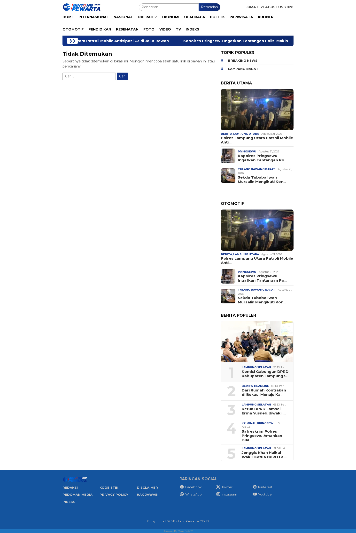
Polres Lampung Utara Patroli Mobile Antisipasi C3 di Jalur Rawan (78, 41)
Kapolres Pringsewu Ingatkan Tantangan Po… (262, 158)
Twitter (227, 487)
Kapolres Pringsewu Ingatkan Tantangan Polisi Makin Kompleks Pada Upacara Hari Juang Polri (249, 41)
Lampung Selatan (256, 367)
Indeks (68, 502)
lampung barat (243, 69)
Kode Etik (109, 487)
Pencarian (209, 7)
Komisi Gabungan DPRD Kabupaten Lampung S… (265, 373)
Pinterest (265, 487)
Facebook (193, 487)
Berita (226, 133)
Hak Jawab (147, 494)
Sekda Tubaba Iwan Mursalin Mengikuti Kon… (262, 179)
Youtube (265, 494)
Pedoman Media (77, 494)
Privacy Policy (114, 494)
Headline (261, 386)
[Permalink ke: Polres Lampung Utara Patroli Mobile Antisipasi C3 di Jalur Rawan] (257, 109)
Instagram (229, 494)
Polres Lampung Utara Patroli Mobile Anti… (257, 140)
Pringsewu (247, 151)
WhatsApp (193, 494)
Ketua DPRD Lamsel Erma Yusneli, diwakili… (264, 411)
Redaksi (70, 487)
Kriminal (249, 423)
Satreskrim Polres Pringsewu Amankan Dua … (262, 435)
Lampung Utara (246, 133)
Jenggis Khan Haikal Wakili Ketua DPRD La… (264, 454)
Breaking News (242, 60)
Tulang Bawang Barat (256, 169)
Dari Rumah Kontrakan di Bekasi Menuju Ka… (264, 392)
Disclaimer (147, 487)
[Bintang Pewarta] (81, 7)
